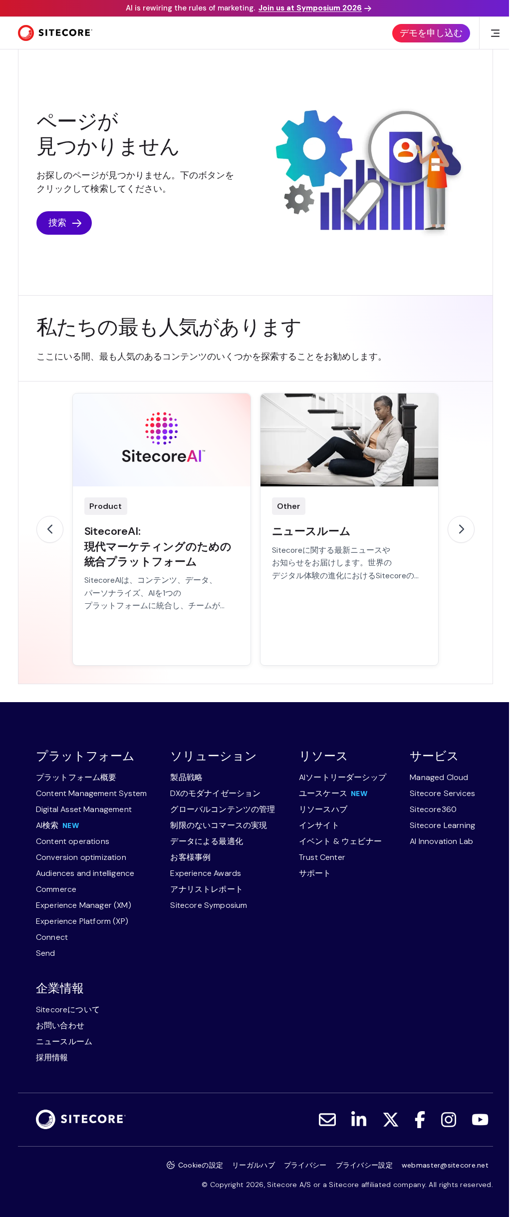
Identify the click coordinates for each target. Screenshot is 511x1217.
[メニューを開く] (495, 33)
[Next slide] (461, 529)
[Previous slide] (49, 529)
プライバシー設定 (364, 1165)
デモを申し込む (431, 33)
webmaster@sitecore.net (445, 1165)
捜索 (57, 223)
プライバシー (305, 1165)
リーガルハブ (253, 1165)
